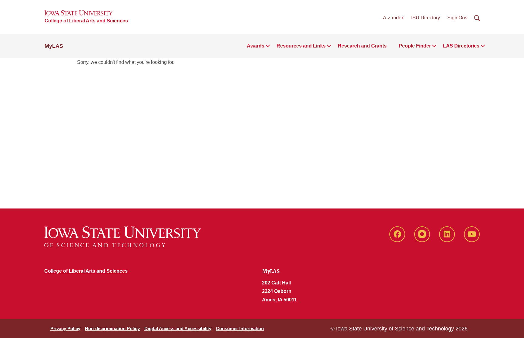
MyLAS (54, 46)
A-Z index (393, 17)
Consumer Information (240, 328)
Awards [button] (255, 45)
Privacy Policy (65, 328)
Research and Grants (362, 45)
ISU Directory (425, 17)
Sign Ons (457, 17)
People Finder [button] (415, 45)
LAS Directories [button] (461, 45)
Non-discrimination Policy (112, 328)
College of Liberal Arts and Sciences (86, 20)
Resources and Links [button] (301, 45)
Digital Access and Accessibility (177, 328)
